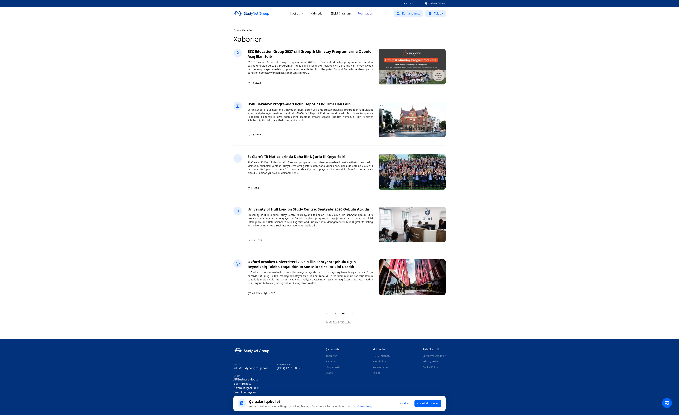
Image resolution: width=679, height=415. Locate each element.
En (411, 3)
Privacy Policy (431, 361)
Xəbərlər (331, 361)
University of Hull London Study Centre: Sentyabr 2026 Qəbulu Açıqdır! (309, 209)
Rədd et (404, 403)
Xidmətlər (317, 13)
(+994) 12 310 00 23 (289, 368)
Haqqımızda (333, 367)
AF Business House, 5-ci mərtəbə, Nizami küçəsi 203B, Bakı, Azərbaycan (246, 385)
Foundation (365, 13)
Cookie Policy (430, 367)
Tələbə (377, 372)
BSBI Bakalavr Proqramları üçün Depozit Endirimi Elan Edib (299, 104)
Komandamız (380, 367)
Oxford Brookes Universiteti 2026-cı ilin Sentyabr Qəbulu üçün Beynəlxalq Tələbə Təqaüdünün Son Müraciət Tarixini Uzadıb (302, 264)
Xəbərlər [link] (247, 30)
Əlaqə (329, 372)
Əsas (236, 30)
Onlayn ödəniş (437, 3)
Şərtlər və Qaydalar (434, 355)
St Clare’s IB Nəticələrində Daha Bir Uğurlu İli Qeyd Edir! (296, 156)
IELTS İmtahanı (341, 13)
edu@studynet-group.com (251, 368)
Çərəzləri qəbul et (428, 403)
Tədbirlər (331, 355)
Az (405, 3)
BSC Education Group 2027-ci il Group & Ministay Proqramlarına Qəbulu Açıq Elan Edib (310, 54)
